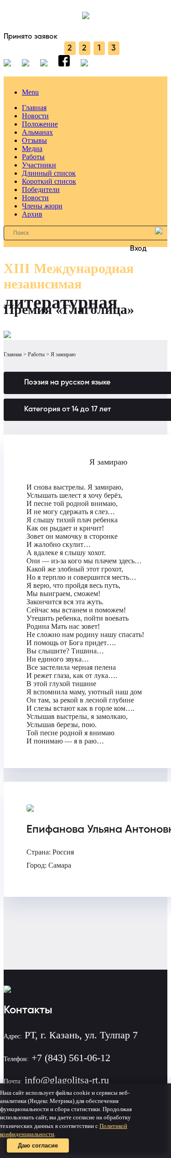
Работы (33, 157)
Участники (39, 165)
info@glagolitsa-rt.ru (67, 1080)
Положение (40, 124)
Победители (41, 189)
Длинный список (49, 173)
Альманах (37, 132)
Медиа (32, 148)
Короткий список (49, 181)
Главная (34, 107)
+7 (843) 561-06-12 (70, 1057)
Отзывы (34, 140)
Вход (138, 249)
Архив (32, 214)
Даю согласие (38, 1145)
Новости (35, 116)
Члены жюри (42, 206)
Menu (30, 92)
